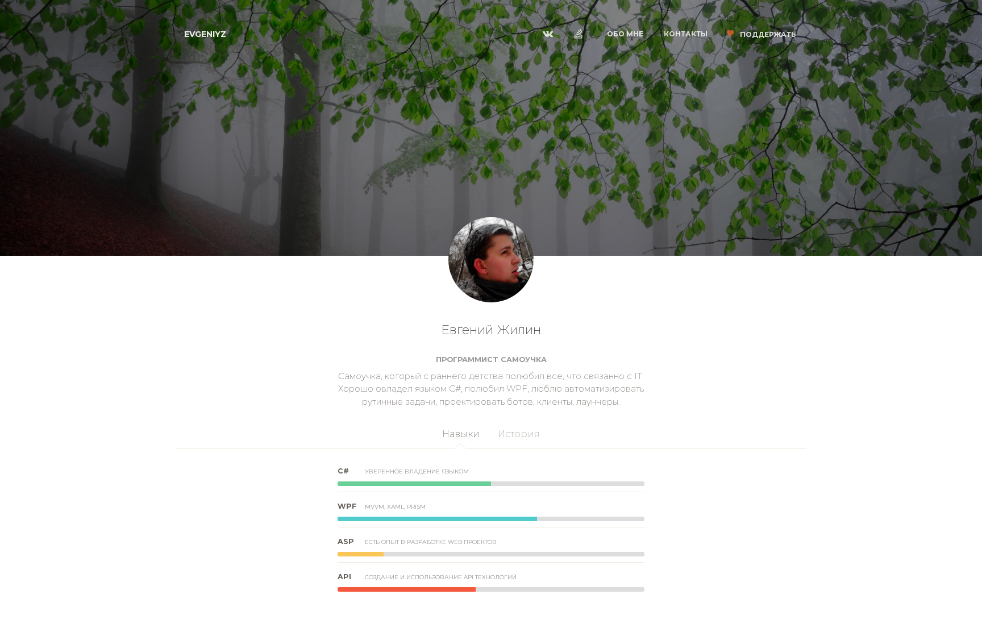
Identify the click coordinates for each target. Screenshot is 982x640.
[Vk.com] (550, 34)
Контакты (686, 34)
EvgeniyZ (205, 34)
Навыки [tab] (461, 434)
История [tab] (519, 434)
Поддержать (767, 34)
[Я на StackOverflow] (581, 34)
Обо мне (625, 34)
